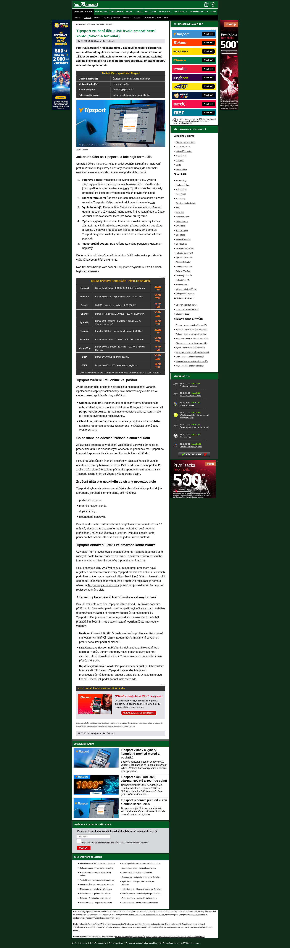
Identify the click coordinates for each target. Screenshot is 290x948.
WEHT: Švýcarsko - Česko (190, 396)
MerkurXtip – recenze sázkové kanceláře (192, 352)
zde (152, 202)
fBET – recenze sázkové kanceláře (190, 366)
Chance (107, 18)
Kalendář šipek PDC (184, 253)
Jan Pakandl (108, 41)
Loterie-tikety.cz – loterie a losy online (137, 873)
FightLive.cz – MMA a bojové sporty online (97, 863)
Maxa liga (180, 212)
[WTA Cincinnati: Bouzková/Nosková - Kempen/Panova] (176, 415)
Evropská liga (181, 181)
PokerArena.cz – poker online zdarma (95, 894)
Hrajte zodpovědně (82, 723)
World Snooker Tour (184, 267)
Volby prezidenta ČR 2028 (187, 305)
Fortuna (77, 18)
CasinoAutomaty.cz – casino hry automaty (139, 868)
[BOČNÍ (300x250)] (193, 497)
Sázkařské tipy (182, 376)
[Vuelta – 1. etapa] (176, 404)
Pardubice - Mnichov (188, 386)
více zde (132, 726)
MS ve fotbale (181, 190)
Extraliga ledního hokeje (186, 203)
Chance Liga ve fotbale (185, 142)
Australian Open (182, 217)
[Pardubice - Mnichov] (176, 384)
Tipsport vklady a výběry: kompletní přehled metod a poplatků (140, 753)
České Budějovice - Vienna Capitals (194, 427)
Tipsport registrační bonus (103, 585)
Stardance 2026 (182, 314)
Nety (126, 188)
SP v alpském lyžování (185, 248)
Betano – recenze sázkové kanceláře (191, 334)
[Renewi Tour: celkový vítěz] (176, 445)
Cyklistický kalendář (184, 258)
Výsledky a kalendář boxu (186, 289)
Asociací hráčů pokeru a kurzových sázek (102, 918)
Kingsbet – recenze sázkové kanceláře (192, 361)
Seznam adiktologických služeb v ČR (130, 937)
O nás (74, 943)
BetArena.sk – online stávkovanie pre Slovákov (141, 877)
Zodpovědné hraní (197, 915)
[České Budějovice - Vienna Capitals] (176, 426)
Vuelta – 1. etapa (187, 405)
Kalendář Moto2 (182, 280)
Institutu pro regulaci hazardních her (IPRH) (146, 915)
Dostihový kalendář (184, 276)
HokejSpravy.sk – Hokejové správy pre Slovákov (141, 889)
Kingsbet (126, 18)
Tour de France (182, 230)
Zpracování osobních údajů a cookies (141, 943)
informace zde (126, 927)
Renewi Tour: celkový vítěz (191, 447)
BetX (159, 18)
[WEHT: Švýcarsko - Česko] (176, 394)
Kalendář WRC (182, 285)
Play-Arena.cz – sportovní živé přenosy (96, 889)
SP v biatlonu (181, 244)
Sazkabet (137, 18)
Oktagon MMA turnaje (185, 294)
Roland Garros (182, 221)
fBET (166, 18)
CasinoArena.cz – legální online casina (96, 903)
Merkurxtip (149, 18)
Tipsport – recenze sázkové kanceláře (191, 330)
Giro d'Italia (180, 235)
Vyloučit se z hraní (142, 608)
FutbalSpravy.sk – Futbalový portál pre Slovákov (141, 894)
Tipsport (87, 18)
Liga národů (181, 194)
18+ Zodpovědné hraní (168, 943)
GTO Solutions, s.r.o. (191, 943)
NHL (178, 208)
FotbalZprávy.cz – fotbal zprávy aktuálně (96, 868)
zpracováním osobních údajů (105, 842)
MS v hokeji (180, 199)
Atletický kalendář (183, 262)
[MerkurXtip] (61, 109)
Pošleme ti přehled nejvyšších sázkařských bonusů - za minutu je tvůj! (117, 831)
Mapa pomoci (152, 937)
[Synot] (229, 109)
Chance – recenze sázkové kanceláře (191, 343)
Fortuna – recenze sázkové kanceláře (191, 325)
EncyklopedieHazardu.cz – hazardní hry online (141, 863)
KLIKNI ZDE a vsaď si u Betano (139, 713)
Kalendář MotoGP (183, 239)
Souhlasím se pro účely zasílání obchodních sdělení (115, 842)
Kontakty (83, 943)
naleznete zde (127, 679)
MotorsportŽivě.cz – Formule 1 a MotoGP (97, 885)
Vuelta (178, 165)
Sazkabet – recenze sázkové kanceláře (192, 339)
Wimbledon (180, 226)
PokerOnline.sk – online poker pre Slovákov (140, 903)
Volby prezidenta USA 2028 (187, 309)
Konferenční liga (182, 185)
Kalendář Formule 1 (184, 151)
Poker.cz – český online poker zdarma (95, 898)
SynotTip (116, 18)
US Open (180, 160)
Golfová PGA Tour (183, 271)
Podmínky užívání (116, 943)
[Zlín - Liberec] (176, 435)
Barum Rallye (181, 169)
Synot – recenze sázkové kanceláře (190, 348)
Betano (97, 18)
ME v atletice (181, 156)
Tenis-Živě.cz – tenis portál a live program (97, 880)
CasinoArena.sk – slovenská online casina (139, 898)
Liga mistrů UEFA (183, 147)
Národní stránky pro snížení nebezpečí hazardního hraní (181, 937)
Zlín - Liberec (185, 437)
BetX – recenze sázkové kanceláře (190, 357)
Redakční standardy (98, 943)
